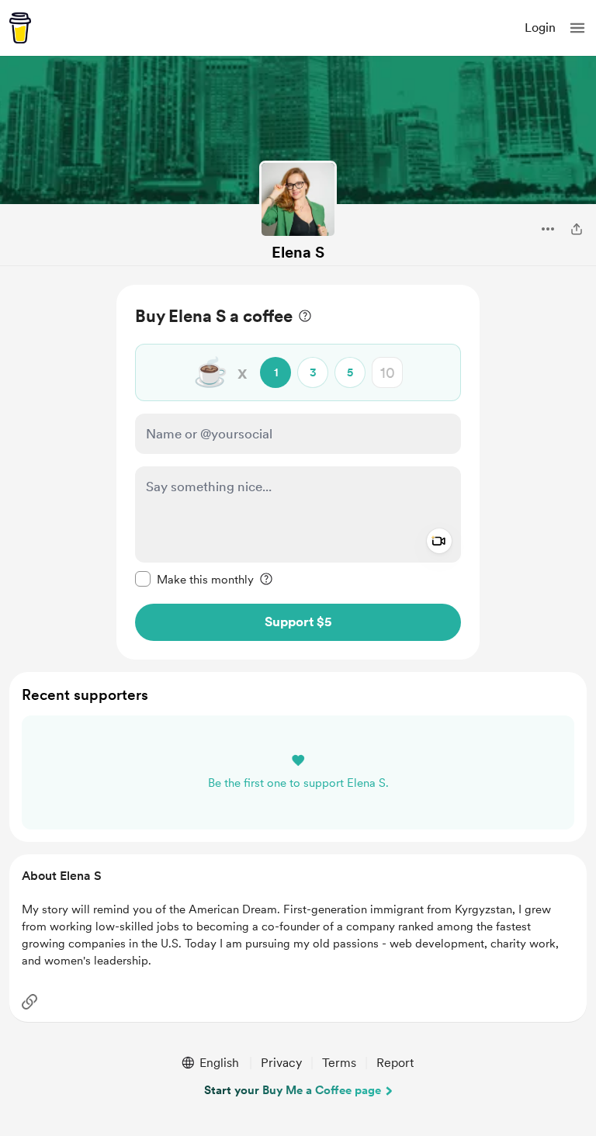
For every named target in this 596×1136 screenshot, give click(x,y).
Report (395, 1062)
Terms (339, 1062)
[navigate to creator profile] (298, 199)
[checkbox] (194, 579)
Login (540, 27)
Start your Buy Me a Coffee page (292, 1090)
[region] (298, 472)
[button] (577, 28)
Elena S (298, 252)
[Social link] (29, 1002)
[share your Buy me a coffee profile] (577, 228)
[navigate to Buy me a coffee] (20, 27)
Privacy (281, 1062)
